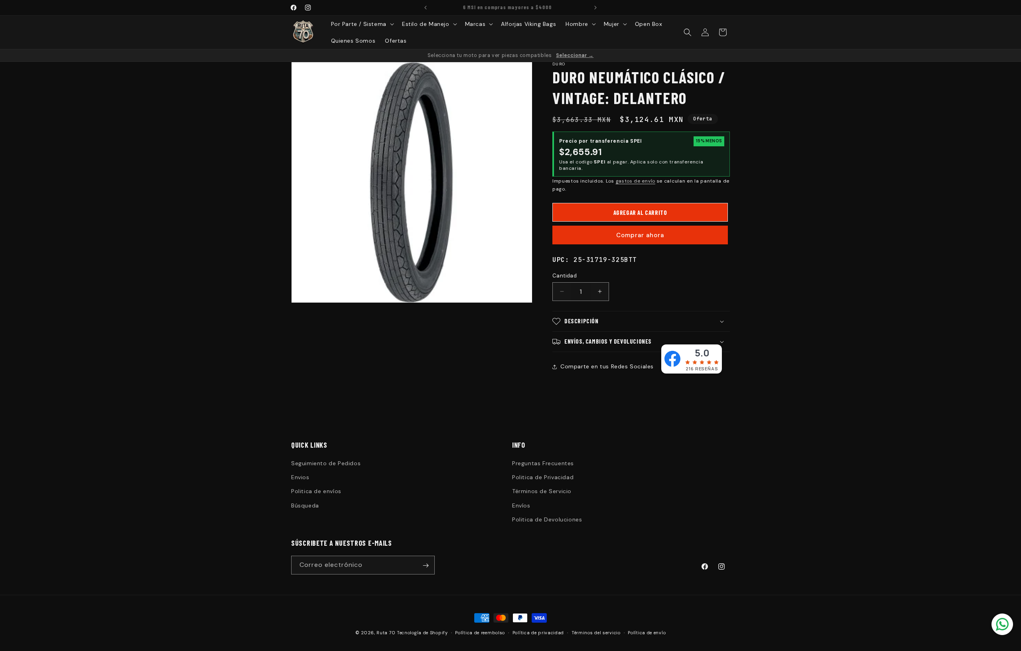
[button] (361, 24)
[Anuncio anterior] (425, 7)
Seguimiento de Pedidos (326, 463)
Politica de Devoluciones (547, 519)
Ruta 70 (385, 632)
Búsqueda (305, 505)
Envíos (521, 505)
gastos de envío (636, 181)
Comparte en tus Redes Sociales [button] (607, 366)
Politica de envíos (316, 491)
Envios (300, 477)
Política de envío (647, 632)
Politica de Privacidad (543, 477)
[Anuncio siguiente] (595, 7)
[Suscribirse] (425, 565)
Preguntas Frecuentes (543, 463)
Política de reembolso (480, 632)
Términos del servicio (596, 632)
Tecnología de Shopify (422, 632)
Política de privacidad (538, 632)
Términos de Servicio (542, 491)
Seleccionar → (574, 55)
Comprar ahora (640, 235)
